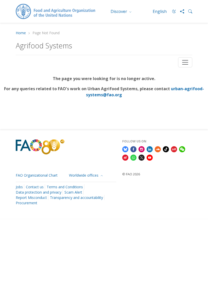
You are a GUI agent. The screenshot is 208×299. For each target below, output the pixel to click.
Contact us (35, 186)
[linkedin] (150, 149)
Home (21, 33)
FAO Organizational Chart (37, 175)
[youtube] (150, 157)
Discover (119, 11)
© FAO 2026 (131, 174)
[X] (141, 157)
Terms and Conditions (65, 186)
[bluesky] (125, 149)
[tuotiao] (174, 149)
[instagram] (141, 149)
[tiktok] (166, 149)
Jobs (19, 186)
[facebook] (133, 149)
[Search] (188, 11)
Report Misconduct (31, 197)
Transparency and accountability (76, 197)
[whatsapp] (133, 157)
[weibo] (125, 157)
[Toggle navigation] (185, 62)
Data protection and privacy (38, 192)
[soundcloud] (158, 149)
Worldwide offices (84, 175)
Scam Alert (73, 192)
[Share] (180, 11)
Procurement (26, 202)
